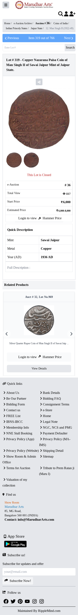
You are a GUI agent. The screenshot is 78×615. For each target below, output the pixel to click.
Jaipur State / (37, 28)
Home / (8, 23)
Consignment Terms (56, 404)
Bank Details (51, 392)
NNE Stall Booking (19, 433)
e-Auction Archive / (24, 23)
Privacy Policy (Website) (22, 450)
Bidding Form (15, 404)
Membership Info (17, 427)
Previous (13, 38)
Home (47, 416)
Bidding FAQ (52, 398)
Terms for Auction (18, 468)
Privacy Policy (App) (20, 439)
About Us (12, 392)
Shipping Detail (53, 450)
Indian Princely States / (17, 28)
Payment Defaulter (55, 433)
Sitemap (48, 456)
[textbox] (39, 515)
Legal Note (50, 421)
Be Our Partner (16, 398)
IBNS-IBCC (14, 421)
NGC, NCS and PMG (57, 427)
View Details (39, 368)
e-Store (47, 410)
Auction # (42, 23)
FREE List (13, 416)
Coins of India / (61, 23)
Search (70, 47)
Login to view (27, 218)
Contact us (13, 410)
